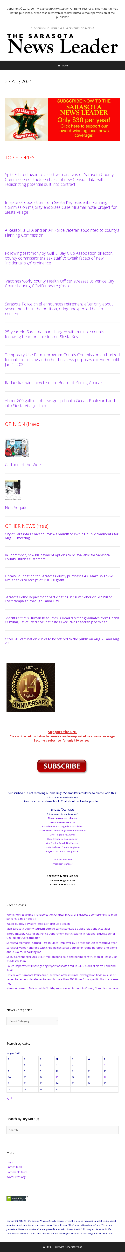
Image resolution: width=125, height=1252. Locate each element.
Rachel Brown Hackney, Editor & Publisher (62, 826)
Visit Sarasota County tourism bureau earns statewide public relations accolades (59, 928)
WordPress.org (16, 1177)
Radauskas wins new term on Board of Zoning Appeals (54, 382)
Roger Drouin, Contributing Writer (62, 851)
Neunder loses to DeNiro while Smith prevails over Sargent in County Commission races (62, 988)
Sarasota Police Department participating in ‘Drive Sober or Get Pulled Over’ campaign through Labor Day (58, 599)
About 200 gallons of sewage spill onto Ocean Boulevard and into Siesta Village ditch (60, 403)
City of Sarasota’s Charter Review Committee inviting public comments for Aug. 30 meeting (61, 536)
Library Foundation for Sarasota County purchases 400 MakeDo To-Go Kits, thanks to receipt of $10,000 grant (59, 578)
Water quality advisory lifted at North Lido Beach (38, 924)
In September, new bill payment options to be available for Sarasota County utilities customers (57, 557)
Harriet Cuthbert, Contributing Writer (62, 847)
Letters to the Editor (62, 859)
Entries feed (14, 1167)
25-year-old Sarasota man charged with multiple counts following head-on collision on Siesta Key (54, 334)
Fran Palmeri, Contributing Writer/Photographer (63, 830)
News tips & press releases (62, 818)
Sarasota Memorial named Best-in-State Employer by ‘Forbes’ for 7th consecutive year (62, 943)
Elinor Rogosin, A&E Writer (62, 834)
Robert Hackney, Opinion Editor (62, 838)
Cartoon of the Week (24, 464)
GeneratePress (73, 1246)
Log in (10, 1162)
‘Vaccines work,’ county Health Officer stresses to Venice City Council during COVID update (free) (59, 283)
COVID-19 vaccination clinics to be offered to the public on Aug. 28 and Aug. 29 (62, 641)
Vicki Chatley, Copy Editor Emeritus (62, 843)
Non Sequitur (17, 507)
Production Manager (62, 863)
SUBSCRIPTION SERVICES (62, 822)
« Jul (9, 1098)
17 (57, 1077)
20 (105, 1077)
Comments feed (17, 1172)
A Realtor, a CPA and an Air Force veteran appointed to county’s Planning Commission (62, 232)
